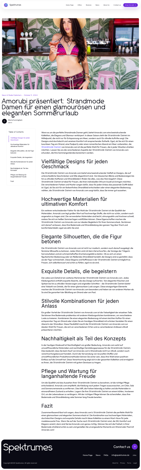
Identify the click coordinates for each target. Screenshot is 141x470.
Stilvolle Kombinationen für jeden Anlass (22, 163)
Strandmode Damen (51, 147)
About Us (115, 463)
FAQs (106, 455)
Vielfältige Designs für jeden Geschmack (20, 139)
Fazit (12, 181)
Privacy (122, 463)
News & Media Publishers (12, 95)
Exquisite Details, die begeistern (21, 157)
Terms (129, 463)
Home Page (87, 455)
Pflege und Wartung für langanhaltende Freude (18, 176)
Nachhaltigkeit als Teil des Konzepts (19, 169)
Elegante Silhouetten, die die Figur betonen (22, 152)
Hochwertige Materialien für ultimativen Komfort (20, 145)
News (98, 455)
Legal (135, 463)
